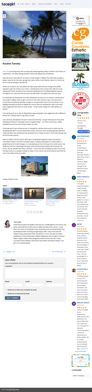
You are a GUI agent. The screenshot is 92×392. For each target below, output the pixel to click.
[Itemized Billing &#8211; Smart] (12, 193)
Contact (68, 4)
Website (49, 281)
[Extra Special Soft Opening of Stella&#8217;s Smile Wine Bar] (34, 193)
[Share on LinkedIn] (41, 212)
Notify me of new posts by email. (19, 294)
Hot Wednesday (57, 252)
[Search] (18, 4)
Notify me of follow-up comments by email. (22, 290)
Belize (34, 4)
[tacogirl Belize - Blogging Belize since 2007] (8, 4)
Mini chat (6, 71)
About (62, 4)
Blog (55, 4)
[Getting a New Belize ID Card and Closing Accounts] (56, 193)
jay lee (79, 224)
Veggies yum (10, 252)
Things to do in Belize (45, 4)
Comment (9, 266)
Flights (27, 4)
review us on (82, 131)
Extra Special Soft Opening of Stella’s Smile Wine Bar (33, 201)
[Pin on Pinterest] (37, 212)
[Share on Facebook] (28, 212)
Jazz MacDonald (83, 136)
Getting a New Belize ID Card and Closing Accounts (55, 201)
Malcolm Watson (83, 303)
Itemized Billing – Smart (10, 200)
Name (7, 281)
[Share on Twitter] (31, 212)
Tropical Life (6, 60)
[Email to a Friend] (34, 212)
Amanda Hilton (82, 269)
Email (28, 281)
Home (22, 4)
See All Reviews (80, 351)
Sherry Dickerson (83, 177)
